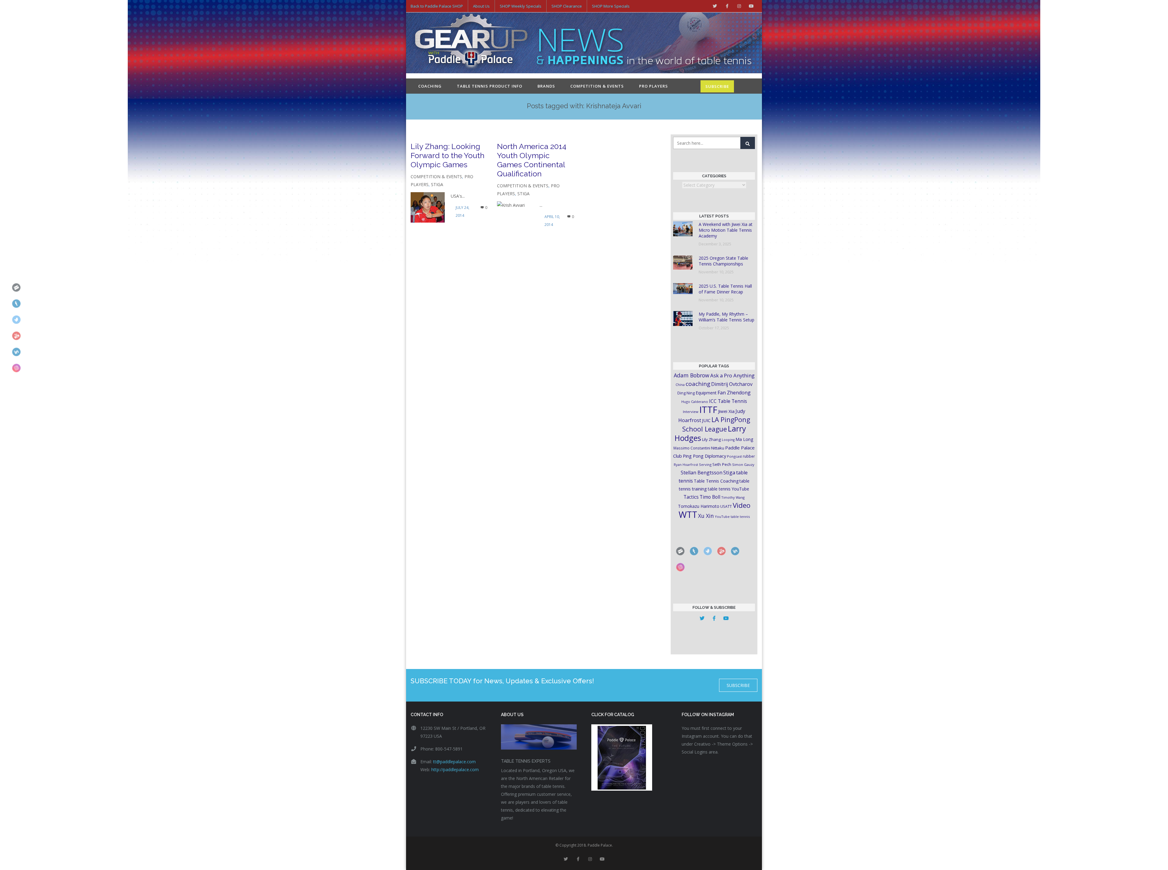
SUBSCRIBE (717, 86)
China (680, 384)
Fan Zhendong (734, 392)
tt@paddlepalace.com (454, 761)
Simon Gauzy (743, 464)
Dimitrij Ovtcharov (732, 384)
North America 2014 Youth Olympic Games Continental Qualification (531, 160)
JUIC (706, 420)
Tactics (691, 497)
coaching (698, 384)
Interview (690, 411)
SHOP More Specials (611, 6)
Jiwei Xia (726, 411)
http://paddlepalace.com (455, 769)
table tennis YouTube (728, 489)
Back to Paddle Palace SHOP (437, 6)
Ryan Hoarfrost (686, 464)
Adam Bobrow (691, 375)
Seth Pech (721, 464)
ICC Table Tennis (728, 401)
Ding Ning (686, 393)
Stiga (437, 184)
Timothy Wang (733, 497)
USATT (726, 506)
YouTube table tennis (732, 516)
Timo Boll (710, 497)
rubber (749, 456)
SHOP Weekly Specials (520, 6)
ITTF (708, 410)
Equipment (706, 393)
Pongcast (734, 456)
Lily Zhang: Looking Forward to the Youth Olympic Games (448, 155)
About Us (481, 6)
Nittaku (717, 448)
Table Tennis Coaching (716, 481)
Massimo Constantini (691, 447)
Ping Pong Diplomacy (704, 456)
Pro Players (653, 86)
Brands (546, 86)
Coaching (430, 86)
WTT (688, 514)
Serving (705, 464)
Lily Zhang (711, 439)
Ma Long (744, 439)
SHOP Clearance (566, 6)
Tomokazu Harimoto (698, 506)
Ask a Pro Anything (732, 375)
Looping (728, 440)
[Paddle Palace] (471, 43)
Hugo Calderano (694, 401)
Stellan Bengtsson (701, 472)
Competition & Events (597, 86)
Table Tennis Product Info (489, 86)
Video (741, 505)
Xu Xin (706, 515)
